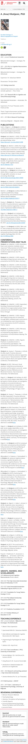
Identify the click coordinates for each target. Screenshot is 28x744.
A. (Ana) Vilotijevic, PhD (19, 9)
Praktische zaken (7, 9)
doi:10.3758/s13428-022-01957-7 (10, 198)
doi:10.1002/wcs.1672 (7, 164)
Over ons (3, 9)
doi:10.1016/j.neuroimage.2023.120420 (12, 178)
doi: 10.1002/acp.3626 (7, 236)
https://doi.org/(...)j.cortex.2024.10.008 (12, 142)
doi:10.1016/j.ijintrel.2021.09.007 (15, 223)
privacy (24, 740)
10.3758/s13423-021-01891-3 (9, 210)
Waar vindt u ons (10, 9)
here (14, 422)
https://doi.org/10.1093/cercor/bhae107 (12, 155)
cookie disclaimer (8, 741)
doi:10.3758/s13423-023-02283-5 (10, 187)
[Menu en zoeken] (19, 3)
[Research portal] (4, 47)
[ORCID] (2, 47)
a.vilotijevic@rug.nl (6, 44)
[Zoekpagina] (24, 3)
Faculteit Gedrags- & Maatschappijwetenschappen (9, 35)
